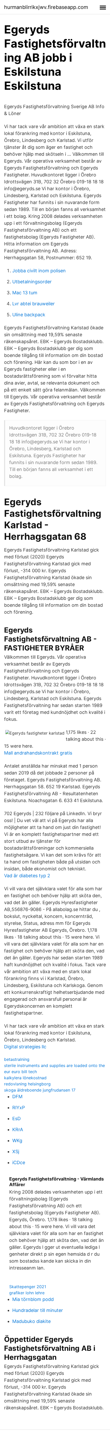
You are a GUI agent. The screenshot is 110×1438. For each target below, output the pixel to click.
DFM (17, 1096)
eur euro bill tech (20, 1071)
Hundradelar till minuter (37, 1310)
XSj (15, 1151)
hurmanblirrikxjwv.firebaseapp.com (46, 7)
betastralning (16, 1059)
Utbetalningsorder (32, 281)
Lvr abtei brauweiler (33, 303)
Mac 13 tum (24, 292)
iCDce (18, 1162)
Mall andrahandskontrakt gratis (38, 753)
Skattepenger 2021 (27, 1286)
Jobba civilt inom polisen (39, 270)
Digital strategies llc (25, 1046)
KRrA (17, 1129)
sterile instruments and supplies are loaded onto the (54, 1065)
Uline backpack (28, 314)
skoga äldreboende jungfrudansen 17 (39, 1090)
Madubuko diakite (31, 1321)
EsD (16, 1118)
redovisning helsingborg (27, 1083)
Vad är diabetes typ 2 (27, 875)
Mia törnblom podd (33, 1299)
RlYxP (18, 1107)
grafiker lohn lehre (27, 1292)
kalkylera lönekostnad (25, 1077)
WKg (17, 1140)
